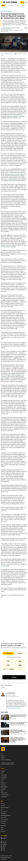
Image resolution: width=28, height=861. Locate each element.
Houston (3, 687)
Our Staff (3, 805)
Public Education (4, 792)
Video (2, 829)
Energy (2, 781)
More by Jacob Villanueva (14, 708)
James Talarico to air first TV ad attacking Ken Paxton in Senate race (18, 716)
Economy (3, 779)
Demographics (4, 777)
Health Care (3, 785)
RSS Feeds (3, 831)
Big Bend (17, 5)
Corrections (3, 823)
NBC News (8, 29)
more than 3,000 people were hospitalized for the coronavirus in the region (13, 115)
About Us (3, 803)
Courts (2, 773)
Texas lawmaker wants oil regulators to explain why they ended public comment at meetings (18, 739)
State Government (4, 794)
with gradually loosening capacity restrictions (14, 219)
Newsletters (3, 825)
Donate (22, 2)
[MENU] (26, 2)
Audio (2, 827)
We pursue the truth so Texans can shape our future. (7, 763)
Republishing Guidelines (6, 815)
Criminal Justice (4, 775)
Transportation (4, 796)
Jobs (2, 809)
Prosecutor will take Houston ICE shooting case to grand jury (18, 723)
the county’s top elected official (16, 402)
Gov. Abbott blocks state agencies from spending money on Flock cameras (18, 731)
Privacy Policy (3, 821)
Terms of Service (4, 819)
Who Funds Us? (4, 811)
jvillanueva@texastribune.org (13, 696)
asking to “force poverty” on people (14, 245)
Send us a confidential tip (6, 759)
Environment (3, 783)
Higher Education (4, 786)
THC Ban (23, 5)
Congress (3, 771)
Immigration (3, 789)
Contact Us (3, 755)
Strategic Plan (3, 813)
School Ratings (10, 5)
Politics (2, 790)
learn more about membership (18, 647)
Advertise (3, 757)
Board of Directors (5, 807)
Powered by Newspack (5, 857)
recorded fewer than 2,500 (13, 179)
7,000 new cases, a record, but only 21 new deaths (14, 174)
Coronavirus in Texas (6, 11)
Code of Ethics (4, 817)
